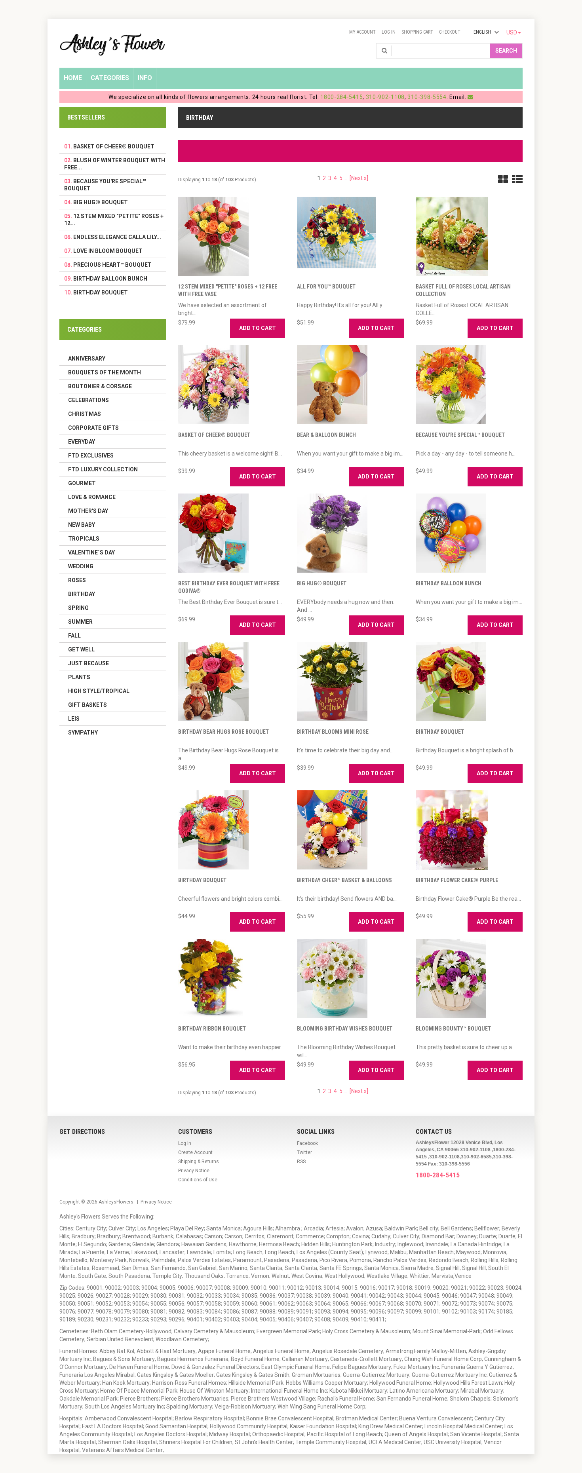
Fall (74, 635)
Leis (74, 719)
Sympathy (83, 732)
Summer (80, 622)
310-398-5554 (426, 97)
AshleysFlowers (116, 1202)
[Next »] (359, 178)
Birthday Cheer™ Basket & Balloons (344, 880)
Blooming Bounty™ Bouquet (453, 1028)
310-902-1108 (385, 97)
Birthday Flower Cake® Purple (457, 880)
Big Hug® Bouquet (321, 583)
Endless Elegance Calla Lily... (117, 237)
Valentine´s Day (91, 552)
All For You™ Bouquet (326, 286)
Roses (77, 580)
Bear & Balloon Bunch (326, 435)
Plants (79, 677)
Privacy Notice (193, 1170)
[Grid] (503, 179)
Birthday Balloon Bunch (448, 583)
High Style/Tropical (98, 691)
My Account (362, 32)
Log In (389, 32)
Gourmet (82, 483)
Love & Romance (92, 497)
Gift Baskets (87, 705)
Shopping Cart (417, 32)
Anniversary (86, 358)
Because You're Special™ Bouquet (460, 435)
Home (73, 78)
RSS (301, 1161)
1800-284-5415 (341, 97)
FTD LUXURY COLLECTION (103, 469)
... (345, 178)
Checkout (449, 32)
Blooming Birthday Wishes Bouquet (344, 1028)
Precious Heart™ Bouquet (112, 265)
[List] (517, 179)
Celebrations (88, 400)
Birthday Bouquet (440, 732)
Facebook (307, 1143)
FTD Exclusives (91, 455)
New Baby (81, 525)
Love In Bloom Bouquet (108, 251)
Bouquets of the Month (104, 372)
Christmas (84, 414)
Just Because (88, 663)
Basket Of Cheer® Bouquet (214, 435)
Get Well (81, 649)
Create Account (195, 1152)
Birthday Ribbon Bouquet (212, 1028)
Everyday (81, 441)
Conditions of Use (197, 1180)
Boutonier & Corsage (100, 386)
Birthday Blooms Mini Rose (333, 732)
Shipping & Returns (198, 1161)
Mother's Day (88, 511)
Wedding (80, 566)
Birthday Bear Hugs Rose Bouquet (223, 732)
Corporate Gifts (93, 428)
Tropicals (83, 538)
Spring (78, 608)
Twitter (304, 1152)
